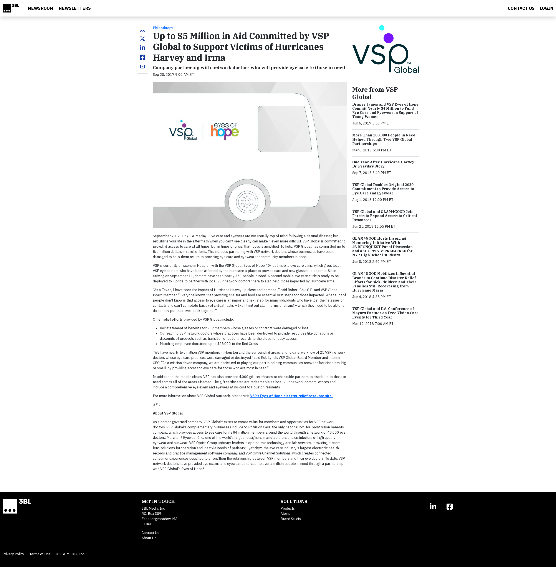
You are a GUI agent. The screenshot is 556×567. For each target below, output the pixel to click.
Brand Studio (291, 519)
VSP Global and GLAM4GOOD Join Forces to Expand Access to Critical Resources (384, 215)
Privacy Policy (13, 554)
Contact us (521, 8)
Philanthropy (163, 28)
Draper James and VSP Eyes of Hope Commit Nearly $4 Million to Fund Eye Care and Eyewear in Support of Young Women (385, 110)
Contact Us (150, 533)
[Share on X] (142, 38)
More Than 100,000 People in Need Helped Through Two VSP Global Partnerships (383, 139)
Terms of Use (40, 554)
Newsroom (40, 8)
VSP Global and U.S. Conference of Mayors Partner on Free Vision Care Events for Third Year (385, 313)
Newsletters (75, 8)
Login (546, 8)
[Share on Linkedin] (142, 47)
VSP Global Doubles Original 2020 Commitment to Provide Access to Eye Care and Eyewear (383, 188)
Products (288, 508)
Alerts (285, 513)
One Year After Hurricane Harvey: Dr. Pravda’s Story (383, 164)
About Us (149, 538)
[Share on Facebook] (142, 57)
